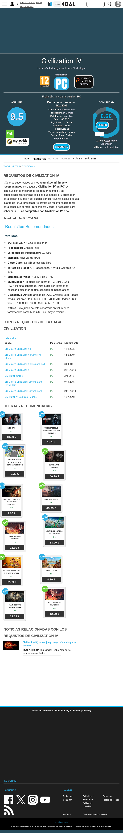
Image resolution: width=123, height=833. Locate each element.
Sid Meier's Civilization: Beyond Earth (23, 390)
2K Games (67, 112)
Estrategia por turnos (60, 68)
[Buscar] (109, 4)
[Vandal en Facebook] (9, 799)
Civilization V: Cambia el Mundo (21, 396)
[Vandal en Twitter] (21, 799)
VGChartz (67, 814)
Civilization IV (61, 60)
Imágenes (90, 159)
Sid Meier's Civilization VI (17, 369)
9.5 (16, 116)
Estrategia (80, 68)
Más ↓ (57, 4)
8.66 (106, 116)
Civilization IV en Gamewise (95, 814)
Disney (39, 2)
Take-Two (68, 116)
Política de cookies (111, 800)
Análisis (78, 159)
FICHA (27, 159)
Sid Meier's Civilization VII (18, 348)
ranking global (111, 147)
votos (106, 141)
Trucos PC (61, 147)
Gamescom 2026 (27, 2)
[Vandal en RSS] (9, 810)
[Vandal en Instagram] (33, 799)
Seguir (102, 125)
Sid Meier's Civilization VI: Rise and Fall (25, 363)
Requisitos (39, 159)
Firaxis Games (67, 109)
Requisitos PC (61, 138)
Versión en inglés (61, 822)
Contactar (67, 800)
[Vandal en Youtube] (45, 799)
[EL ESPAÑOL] (118, 4)
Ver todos (11, 338)
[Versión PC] (61, 83)
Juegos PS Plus (26, 6)
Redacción (68, 796)
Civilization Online (14, 375)
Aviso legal (107, 796)
